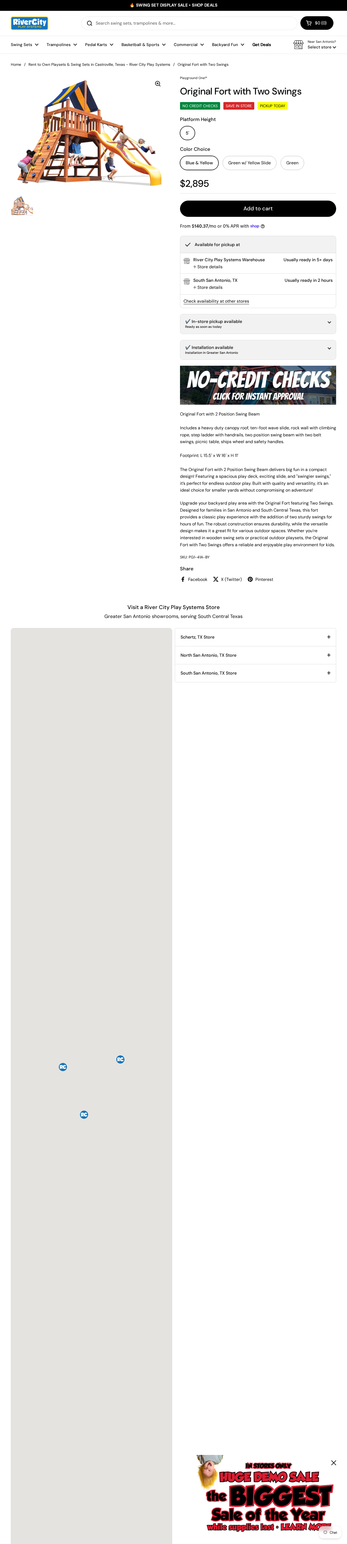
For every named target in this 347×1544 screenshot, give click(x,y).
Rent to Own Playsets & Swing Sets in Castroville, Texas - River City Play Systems (99, 64)
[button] (316, 23)
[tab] (208, 266)
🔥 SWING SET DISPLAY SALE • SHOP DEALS (173, 5)
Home (16, 64)
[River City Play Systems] (29, 23)
